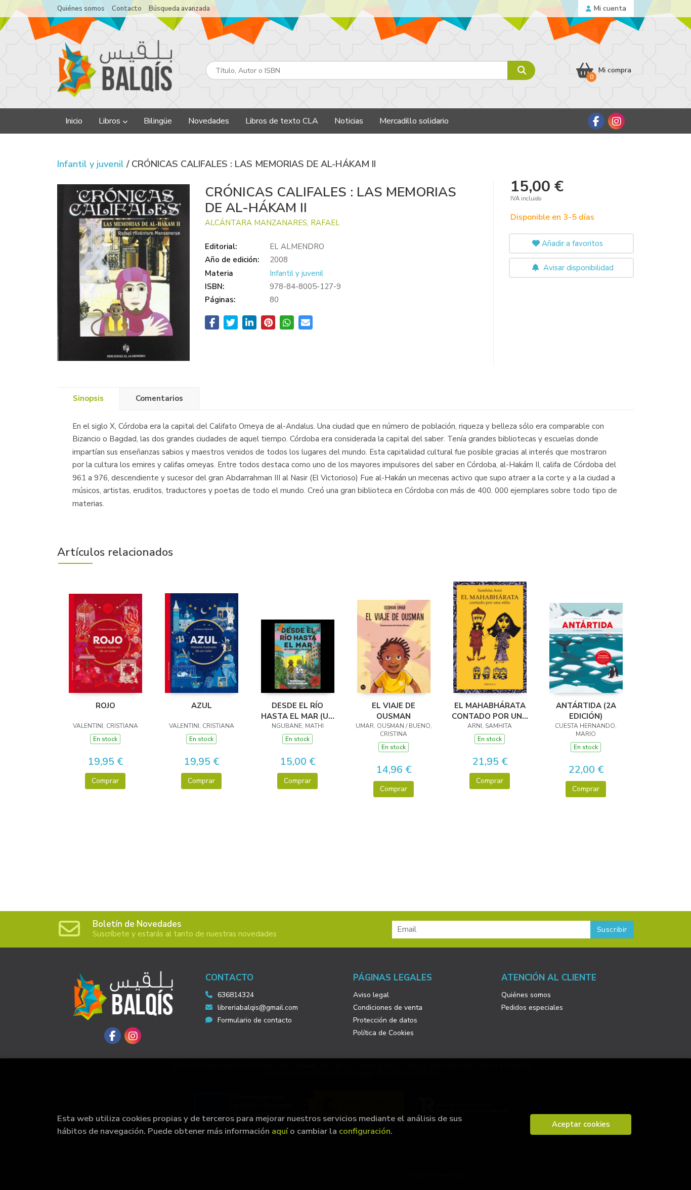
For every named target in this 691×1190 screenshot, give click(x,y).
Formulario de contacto (255, 1020)
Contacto (127, 8)
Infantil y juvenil (91, 164)
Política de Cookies (383, 1033)
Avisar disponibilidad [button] (577, 268)
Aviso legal (371, 995)
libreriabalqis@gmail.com (258, 1007)
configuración (365, 1131)
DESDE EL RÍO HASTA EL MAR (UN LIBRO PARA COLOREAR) (297, 711)
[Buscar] (521, 70)
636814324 (236, 995)
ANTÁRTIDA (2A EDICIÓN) (586, 711)
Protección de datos (385, 1020)
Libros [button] (110, 121)
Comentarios (159, 398)
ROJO (105, 706)
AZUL (201, 706)
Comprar (105, 781)
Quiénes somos (81, 8)
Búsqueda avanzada (179, 8)
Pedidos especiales (532, 1007)
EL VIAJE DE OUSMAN (393, 711)
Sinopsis (88, 398)
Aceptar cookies (581, 1124)
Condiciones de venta (387, 1007)
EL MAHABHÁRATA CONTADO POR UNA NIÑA (490, 711)
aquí (280, 1131)
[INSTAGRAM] (616, 121)
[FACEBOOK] (596, 121)
